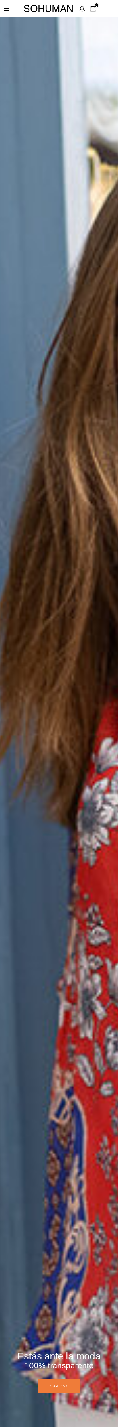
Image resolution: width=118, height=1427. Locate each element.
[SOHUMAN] (48, 8)
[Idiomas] (6, 8)
